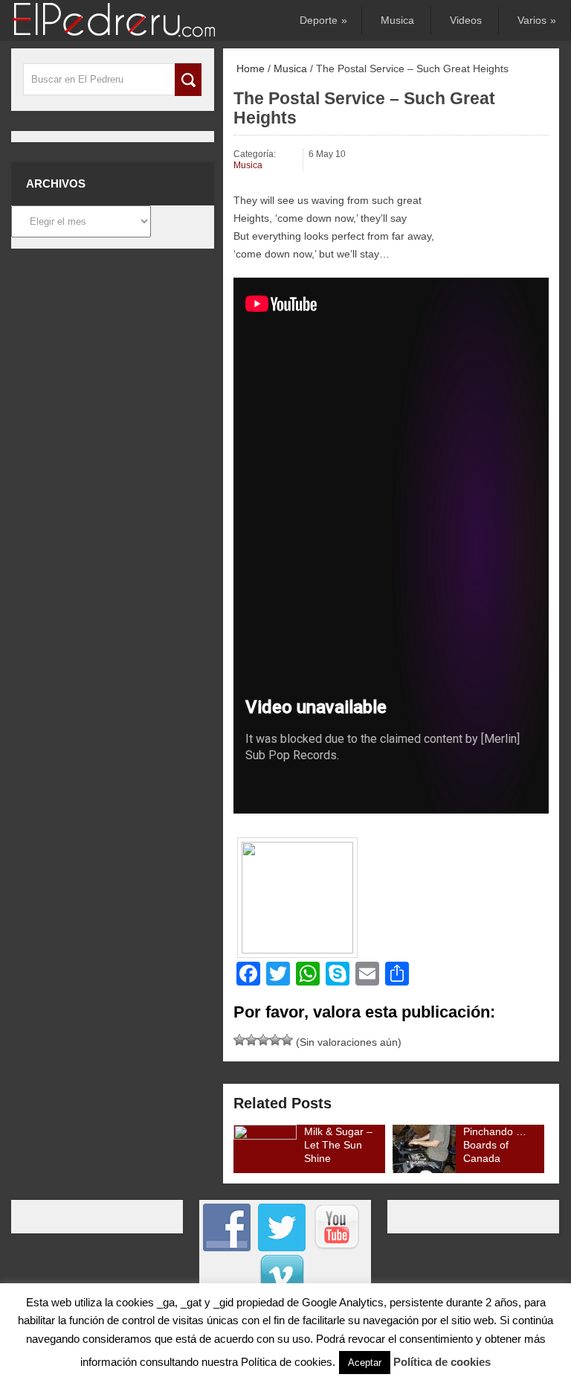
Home (249, 68)
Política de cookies (442, 1361)
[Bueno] (263, 1040)
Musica (397, 20)
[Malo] (239, 1040)
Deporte (322, 20)
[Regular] (251, 1040)
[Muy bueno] (275, 1040)
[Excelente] (287, 1040)
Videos (466, 20)
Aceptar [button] (364, 1362)
